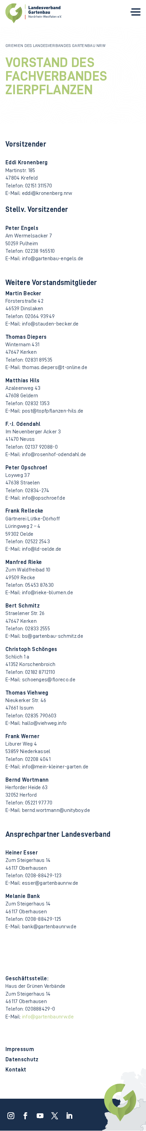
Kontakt (15, 1069)
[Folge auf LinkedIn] (67, 1113)
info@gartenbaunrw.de (48, 1016)
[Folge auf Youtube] (38, 1113)
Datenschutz (22, 1059)
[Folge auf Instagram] (8, 1113)
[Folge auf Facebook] (23, 1113)
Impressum (19, 1049)
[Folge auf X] (52, 1113)
